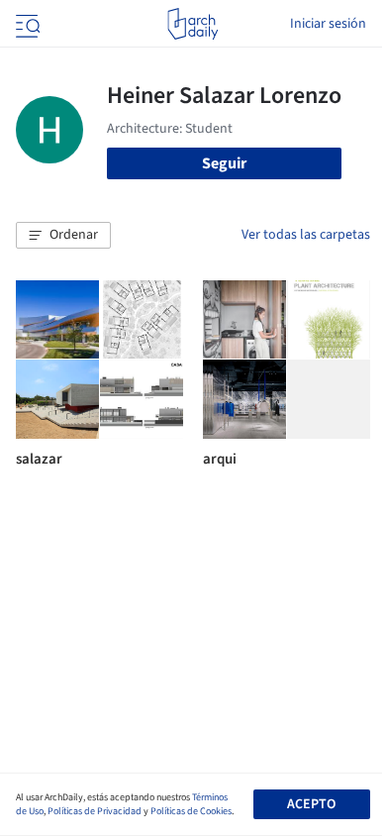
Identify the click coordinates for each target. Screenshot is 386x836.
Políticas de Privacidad (95, 811)
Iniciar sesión (328, 24)
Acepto (311, 804)
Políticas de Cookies (191, 811)
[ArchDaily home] (192, 24)
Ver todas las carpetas (305, 235)
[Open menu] (26, 24)
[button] (63, 236)
